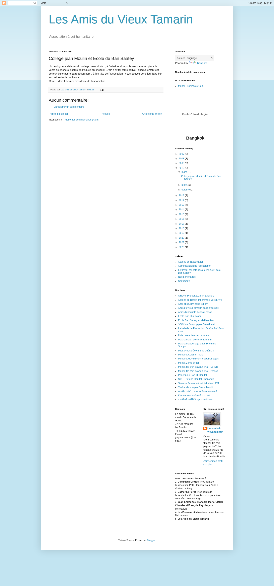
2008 (182, 158)
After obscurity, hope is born (193, 304)
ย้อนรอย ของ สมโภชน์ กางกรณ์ (194, 395)
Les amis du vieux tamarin (215, 430)
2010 (182, 168)
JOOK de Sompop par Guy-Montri (196, 324)
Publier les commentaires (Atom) (81, 119)
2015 (182, 214)
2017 (182, 223)
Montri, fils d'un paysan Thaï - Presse (198, 371)
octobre (186, 189)
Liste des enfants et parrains (193, 335)
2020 (182, 237)
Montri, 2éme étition (189, 362)
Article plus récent (59, 113)
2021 (182, 242)
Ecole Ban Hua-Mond (190, 316)
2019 (182, 233)
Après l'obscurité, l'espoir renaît (195, 312)
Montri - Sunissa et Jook (191, 86)
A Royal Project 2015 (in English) (196, 295)
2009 (182, 163)
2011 (182, 195)
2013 (182, 204)
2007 (182, 154)
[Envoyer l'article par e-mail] (101, 89)
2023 (182, 247)
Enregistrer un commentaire (69, 106)
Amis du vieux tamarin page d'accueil (198, 308)
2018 (182, 228)
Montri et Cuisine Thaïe (190, 354)
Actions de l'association (191, 261)
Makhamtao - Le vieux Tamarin (195, 339)
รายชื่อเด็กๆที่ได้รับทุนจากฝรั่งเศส (195, 399)
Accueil (106, 113)
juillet (185, 184)
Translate (202, 63)
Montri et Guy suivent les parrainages (198, 358)
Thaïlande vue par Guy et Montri (195, 387)
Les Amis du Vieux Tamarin (121, 19)
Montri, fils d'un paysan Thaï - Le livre (198, 366)
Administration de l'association (194, 265)
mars (185, 172)
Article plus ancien (152, 113)
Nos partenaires (187, 276)
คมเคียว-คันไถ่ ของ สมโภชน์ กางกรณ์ (197, 391)
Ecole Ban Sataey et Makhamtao (196, 320)
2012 (182, 200)
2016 (182, 219)
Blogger (151, 540)
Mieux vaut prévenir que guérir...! (196, 350)
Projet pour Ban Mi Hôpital (192, 375)
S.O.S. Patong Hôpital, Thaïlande (196, 379)
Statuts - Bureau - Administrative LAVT (198, 383)
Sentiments (184, 281)
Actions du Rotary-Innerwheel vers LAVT (200, 300)
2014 (182, 209)
